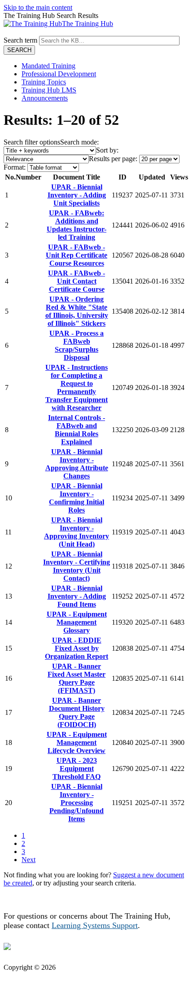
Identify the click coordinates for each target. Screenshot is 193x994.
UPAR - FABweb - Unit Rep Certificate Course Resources (76, 255)
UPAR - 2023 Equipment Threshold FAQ (77, 768)
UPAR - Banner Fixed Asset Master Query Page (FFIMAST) (76, 678)
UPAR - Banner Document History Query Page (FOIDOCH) (77, 712)
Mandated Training (48, 66)
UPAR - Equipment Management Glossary (77, 622)
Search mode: (79, 142)
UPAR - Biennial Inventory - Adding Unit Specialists (77, 195)
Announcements (45, 98)
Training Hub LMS (49, 90)
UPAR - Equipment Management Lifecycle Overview (77, 742)
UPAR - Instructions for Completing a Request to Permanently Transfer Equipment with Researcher (76, 387)
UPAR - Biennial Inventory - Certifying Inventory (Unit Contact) (76, 566)
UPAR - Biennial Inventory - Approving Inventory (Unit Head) (76, 532)
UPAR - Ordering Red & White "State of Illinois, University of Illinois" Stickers (76, 311)
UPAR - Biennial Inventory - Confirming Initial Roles (76, 498)
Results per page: (113, 158)
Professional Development (59, 74)
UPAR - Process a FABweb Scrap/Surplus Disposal (76, 345)
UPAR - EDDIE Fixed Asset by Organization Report (76, 648)
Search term (20, 40)
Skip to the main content (38, 7)
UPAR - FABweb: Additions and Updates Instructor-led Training (76, 225)
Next (28, 859)
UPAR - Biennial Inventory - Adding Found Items (77, 596)
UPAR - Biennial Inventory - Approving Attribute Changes (76, 464)
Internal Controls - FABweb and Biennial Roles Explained (76, 430)
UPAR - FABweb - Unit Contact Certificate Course (76, 281)
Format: (15, 167)
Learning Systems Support (95, 925)
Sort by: (107, 150)
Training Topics (44, 82)
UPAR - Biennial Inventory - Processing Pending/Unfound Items (76, 803)
